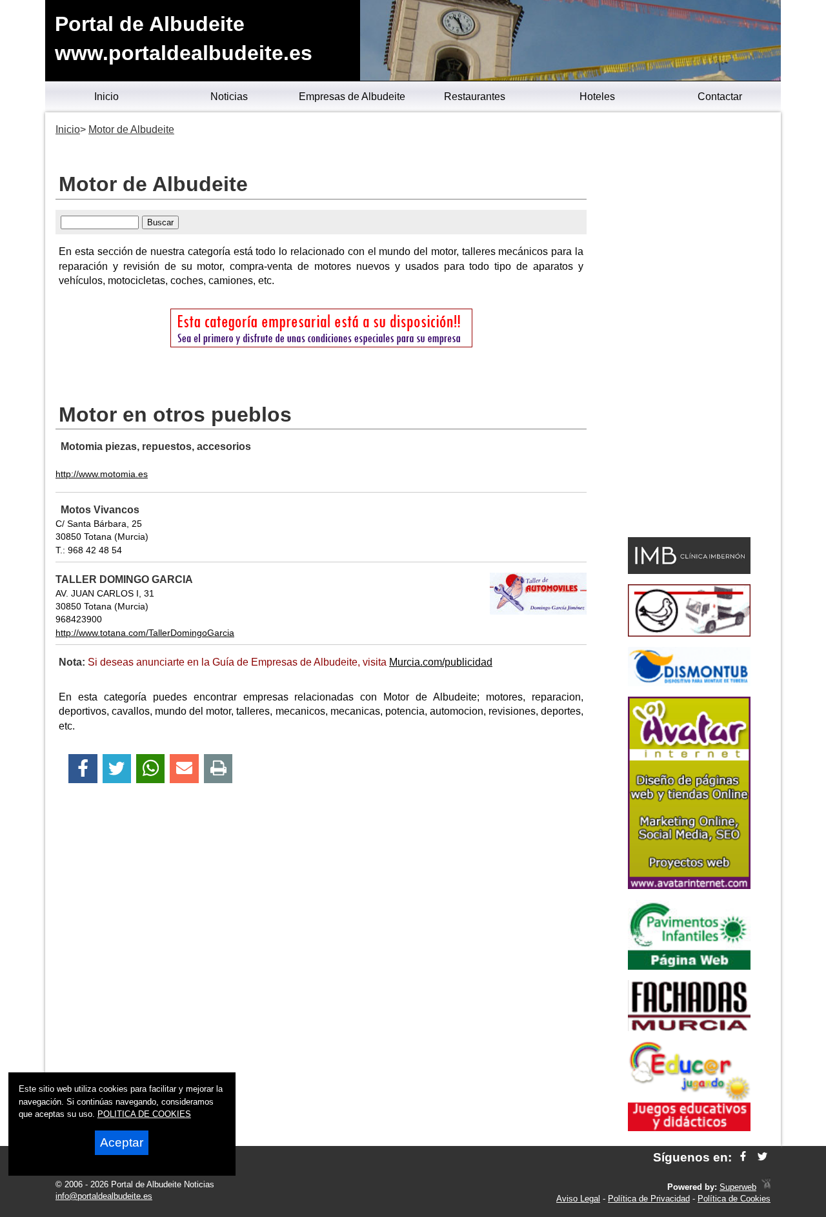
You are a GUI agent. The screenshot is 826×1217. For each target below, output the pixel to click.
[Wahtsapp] (150, 768)
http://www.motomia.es (101, 474)
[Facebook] (82, 768)
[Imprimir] (218, 768)
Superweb (738, 1187)
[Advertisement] (689, 326)
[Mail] (184, 768)
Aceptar (121, 1142)
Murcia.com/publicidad (440, 662)
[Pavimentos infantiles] (689, 966)
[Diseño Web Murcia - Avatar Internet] (766, 1187)
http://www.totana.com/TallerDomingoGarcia (144, 633)
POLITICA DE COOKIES (144, 1114)
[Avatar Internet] (689, 885)
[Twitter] (117, 768)
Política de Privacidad (649, 1198)
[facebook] (743, 1157)
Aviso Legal (578, 1198)
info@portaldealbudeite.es (103, 1196)
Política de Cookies (734, 1198)
